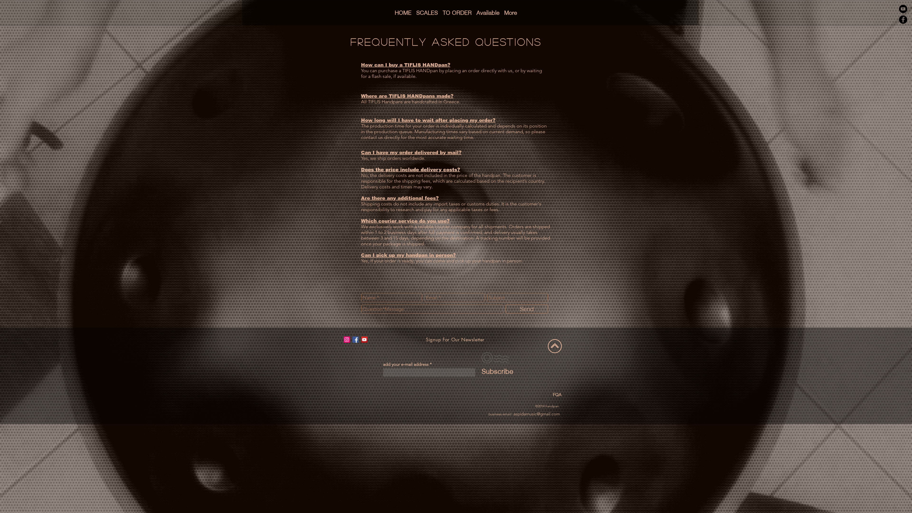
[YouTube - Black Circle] (903, 9)
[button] (427, 13)
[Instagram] (347, 340)
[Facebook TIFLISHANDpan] (355, 340)
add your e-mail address (406, 364)
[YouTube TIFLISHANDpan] (364, 340)
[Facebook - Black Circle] (903, 19)
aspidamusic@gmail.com (536, 414)
